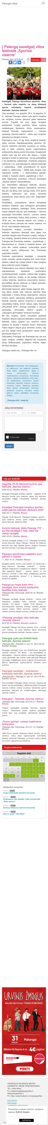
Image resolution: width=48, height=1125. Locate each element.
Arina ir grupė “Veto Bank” (14, 814)
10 (6, 768)
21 (30, 772)
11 (12, 768)
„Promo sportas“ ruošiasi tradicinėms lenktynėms (21, 723)
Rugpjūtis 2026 (24, 753)
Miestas (24, 489)
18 (12, 772)
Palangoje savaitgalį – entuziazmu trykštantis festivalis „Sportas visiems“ (22, 672)
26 (18, 776)
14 (30, 768)
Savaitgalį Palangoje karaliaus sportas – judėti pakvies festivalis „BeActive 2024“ (23, 508)
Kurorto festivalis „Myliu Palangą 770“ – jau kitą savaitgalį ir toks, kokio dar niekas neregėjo (23, 530)
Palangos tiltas (9, 3)
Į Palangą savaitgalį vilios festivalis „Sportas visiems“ (20, 619)
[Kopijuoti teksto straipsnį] (28, 59)
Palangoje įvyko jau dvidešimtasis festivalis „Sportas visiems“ (20, 639)
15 (36, 768)
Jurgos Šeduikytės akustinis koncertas (19, 793)
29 (36, 776)
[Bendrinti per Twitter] (15, 62)
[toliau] (43, 753)
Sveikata (13, 645)
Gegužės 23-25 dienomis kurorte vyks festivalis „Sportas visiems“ (22, 485)
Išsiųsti (9, 446)
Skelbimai (12, 1103)
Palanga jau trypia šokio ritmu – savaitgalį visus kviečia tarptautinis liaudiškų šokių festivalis (20, 587)
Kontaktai (12, 1100)
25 (12, 776)
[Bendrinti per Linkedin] (19, 62)
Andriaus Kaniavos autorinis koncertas (19, 807)
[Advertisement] (24, 24)
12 (18, 768)
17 (6, 772)
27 (24, 776)
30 (42, 776)
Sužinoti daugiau (23, 1112)
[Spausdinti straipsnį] (24, 62)
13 (24, 768)
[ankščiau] (4, 753)
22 (36, 772)
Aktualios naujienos (29, 623)
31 (6, 780)
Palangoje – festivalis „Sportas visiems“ (23, 698)
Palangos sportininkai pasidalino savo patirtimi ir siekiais (22, 555)
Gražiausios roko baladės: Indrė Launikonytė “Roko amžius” (21, 800)
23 (42, 772)
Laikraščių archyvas (17, 1105)
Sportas (13, 678)
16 (42, 768)
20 (24, 772)
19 (18, 772)
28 (30, 776)
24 (6, 776)
